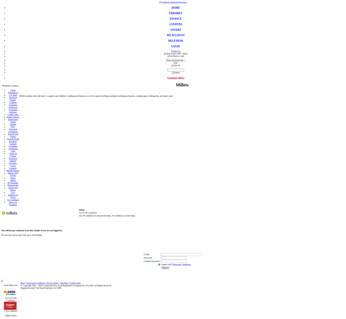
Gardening (13, 149)
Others (13, 180)
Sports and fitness (13, 189)
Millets (82, 210)
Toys (13, 192)
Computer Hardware (13, 106)
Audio (13, 90)
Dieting (13, 124)
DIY (13, 127)
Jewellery (13, 163)
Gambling (13, 146)
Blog (23, 283)
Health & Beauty (13, 98)
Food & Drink (13, 139)
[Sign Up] (175, 51)
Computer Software (13, 111)
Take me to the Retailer (32, 235)
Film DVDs (13, 134)
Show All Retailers (13, 203)
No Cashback (13, 200)
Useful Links (75, 283)
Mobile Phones (13, 171)
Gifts (13, 151)
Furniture (13, 141)
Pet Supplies (13, 183)
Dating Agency (12, 117)
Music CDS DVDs (13, 174)
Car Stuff (13, 95)
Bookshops (13, 93)
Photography (13, 185)
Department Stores (13, 120)
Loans (13, 166)
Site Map (64, 283)
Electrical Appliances (13, 130)
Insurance (13, 158)
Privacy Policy (52, 283)
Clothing (13, 102)
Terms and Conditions (181, 264)
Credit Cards (13, 115)
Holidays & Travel (13, 196)
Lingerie (13, 168)
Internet (13, 161)
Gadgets (12, 144)
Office (13, 178)
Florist (13, 136)
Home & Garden (13, 154)
